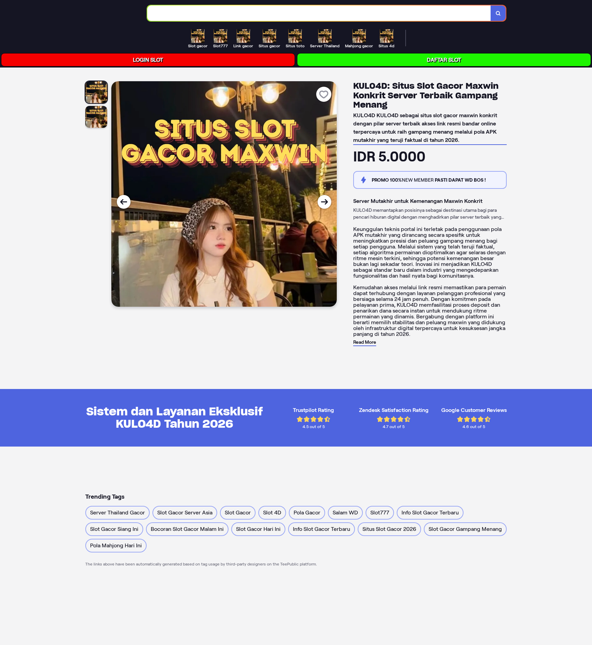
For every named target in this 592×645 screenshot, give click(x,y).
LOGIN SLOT (148, 60)
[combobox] (319, 13)
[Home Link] (97, 13)
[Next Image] (324, 201)
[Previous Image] (123, 201)
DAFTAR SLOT (444, 60)
